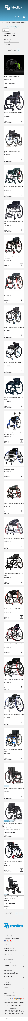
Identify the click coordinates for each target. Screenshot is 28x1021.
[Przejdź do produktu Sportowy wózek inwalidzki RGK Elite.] (14, 597)
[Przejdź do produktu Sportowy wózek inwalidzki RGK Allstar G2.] (14, 527)
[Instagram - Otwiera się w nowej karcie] (8, 940)
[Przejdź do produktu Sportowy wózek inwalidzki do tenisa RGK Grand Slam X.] (14, 456)
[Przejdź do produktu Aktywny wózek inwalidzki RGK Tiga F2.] (14, 101)
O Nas (5, 993)
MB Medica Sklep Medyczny (8, 22)
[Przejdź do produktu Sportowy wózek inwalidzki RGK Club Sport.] (14, 562)
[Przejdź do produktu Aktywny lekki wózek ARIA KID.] (14, 65)
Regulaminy (7, 983)
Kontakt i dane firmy (9, 992)
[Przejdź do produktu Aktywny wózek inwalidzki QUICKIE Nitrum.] (14, 812)
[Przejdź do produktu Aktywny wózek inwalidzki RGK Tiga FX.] (14, 316)
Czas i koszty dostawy (9, 972)
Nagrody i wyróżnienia (9, 995)
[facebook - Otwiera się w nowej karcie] (5, 940)
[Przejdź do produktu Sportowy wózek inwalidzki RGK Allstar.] (14, 492)
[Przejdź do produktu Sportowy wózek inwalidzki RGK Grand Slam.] (14, 703)
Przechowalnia (7, 963)
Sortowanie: (7, 41)
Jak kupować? (7, 984)
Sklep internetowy (13, 1019)
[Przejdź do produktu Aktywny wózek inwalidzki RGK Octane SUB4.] (14, 138)
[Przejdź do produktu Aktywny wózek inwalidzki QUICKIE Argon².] (14, 738)
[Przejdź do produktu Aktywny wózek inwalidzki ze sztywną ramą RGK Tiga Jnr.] (14, 421)
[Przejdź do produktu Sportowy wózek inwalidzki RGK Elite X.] (14, 668)
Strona (9, 50)
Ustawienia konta (8, 961)
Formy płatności (8, 970)
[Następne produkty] (16, 913)
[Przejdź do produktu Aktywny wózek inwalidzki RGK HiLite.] (14, 175)
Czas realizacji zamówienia (11, 973)
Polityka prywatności (9, 981)
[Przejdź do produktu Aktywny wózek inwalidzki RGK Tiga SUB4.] (14, 351)
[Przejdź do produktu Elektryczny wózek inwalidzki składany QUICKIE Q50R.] (14, 885)
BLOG (5, 997)
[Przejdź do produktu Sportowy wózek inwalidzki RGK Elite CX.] (14, 632)
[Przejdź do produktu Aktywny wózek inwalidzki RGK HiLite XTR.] (14, 210)
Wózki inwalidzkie (21, 22)
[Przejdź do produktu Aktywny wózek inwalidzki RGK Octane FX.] (14, 245)
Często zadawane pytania (10, 950)
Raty (5, 952)
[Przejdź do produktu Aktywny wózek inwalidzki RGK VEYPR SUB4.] (14, 386)
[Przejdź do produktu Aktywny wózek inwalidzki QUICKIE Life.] (14, 775)
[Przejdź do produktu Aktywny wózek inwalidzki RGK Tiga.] (14, 281)
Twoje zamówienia (8, 959)
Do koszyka (21, 120)
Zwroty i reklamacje (9, 948)
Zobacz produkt (10, 83)
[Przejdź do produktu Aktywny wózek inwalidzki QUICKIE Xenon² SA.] (14, 850)
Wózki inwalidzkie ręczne (13, 26)
